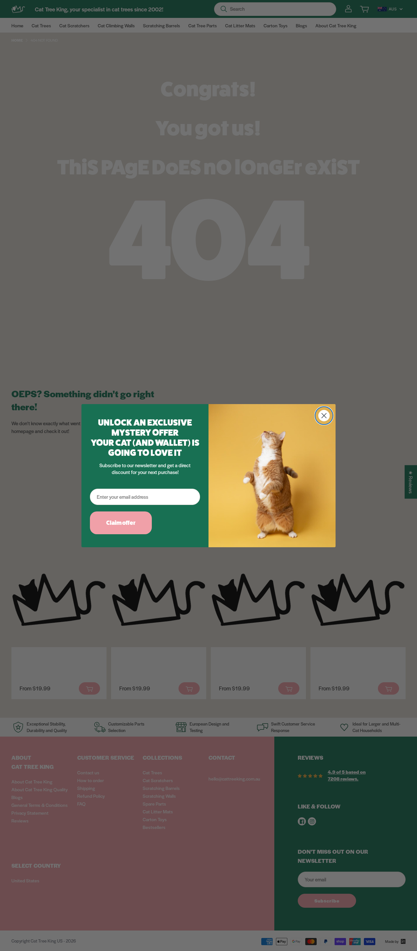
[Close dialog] (324, 416)
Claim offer (121, 522)
